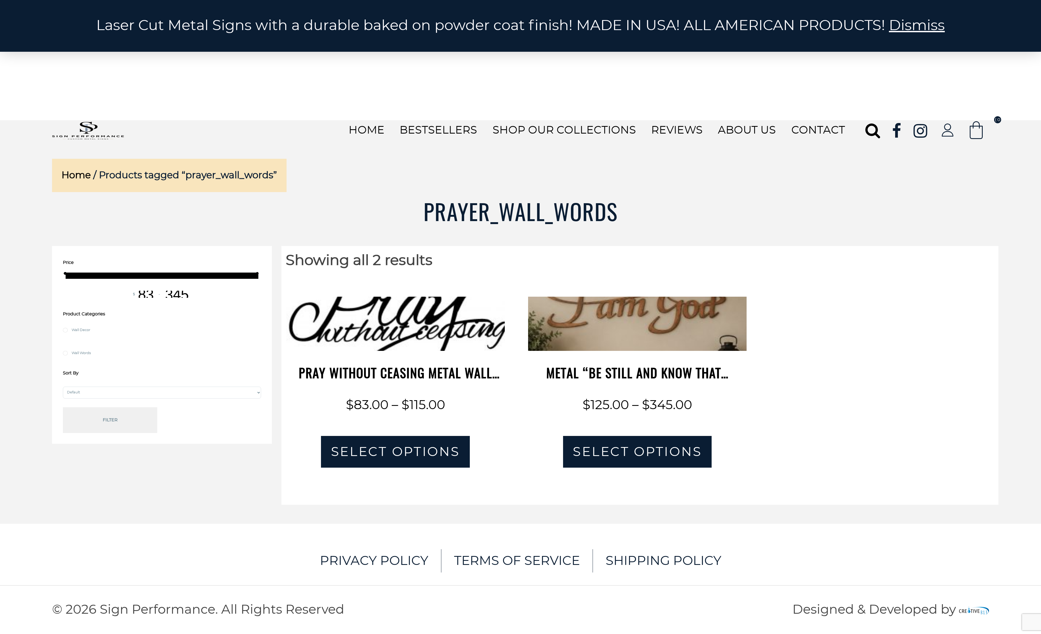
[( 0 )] (976, 130)
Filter (110, 420)
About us (747, 130)
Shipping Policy (663, 561)
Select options (395, 452)
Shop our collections (564, 130)
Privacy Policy (374, 561)
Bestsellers (438, 130)
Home (366, 130)
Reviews (677, 130)
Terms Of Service (517, 561)
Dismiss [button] (917, 26)
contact (818, 130)
